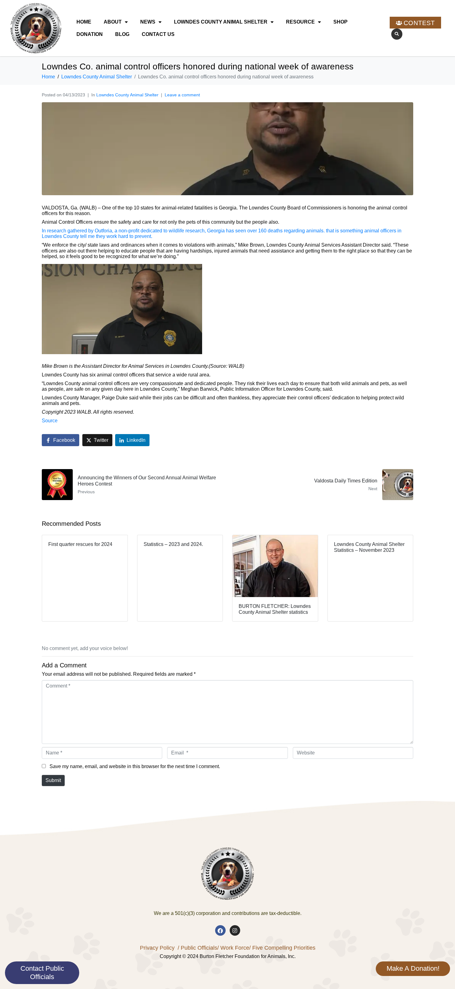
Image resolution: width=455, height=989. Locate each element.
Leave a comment (182, 94)
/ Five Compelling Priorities (282, 948)
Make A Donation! (413, 968)
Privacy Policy (157, 948)
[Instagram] (235, 930)
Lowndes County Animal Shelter (220, 21)
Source (50, 420)
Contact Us (158, 34)
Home (83, 21)
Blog (122, 34)
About (113, 21)
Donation (89, 34)
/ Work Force (233, 948)
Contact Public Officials (42, 972)
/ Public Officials (197, 948)
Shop (340, 21)
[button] (396, 34)
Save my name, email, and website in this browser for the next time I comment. (135, 766)
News (147, 21)
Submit (53, 780)
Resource (300, 21)
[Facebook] (220, 930)
